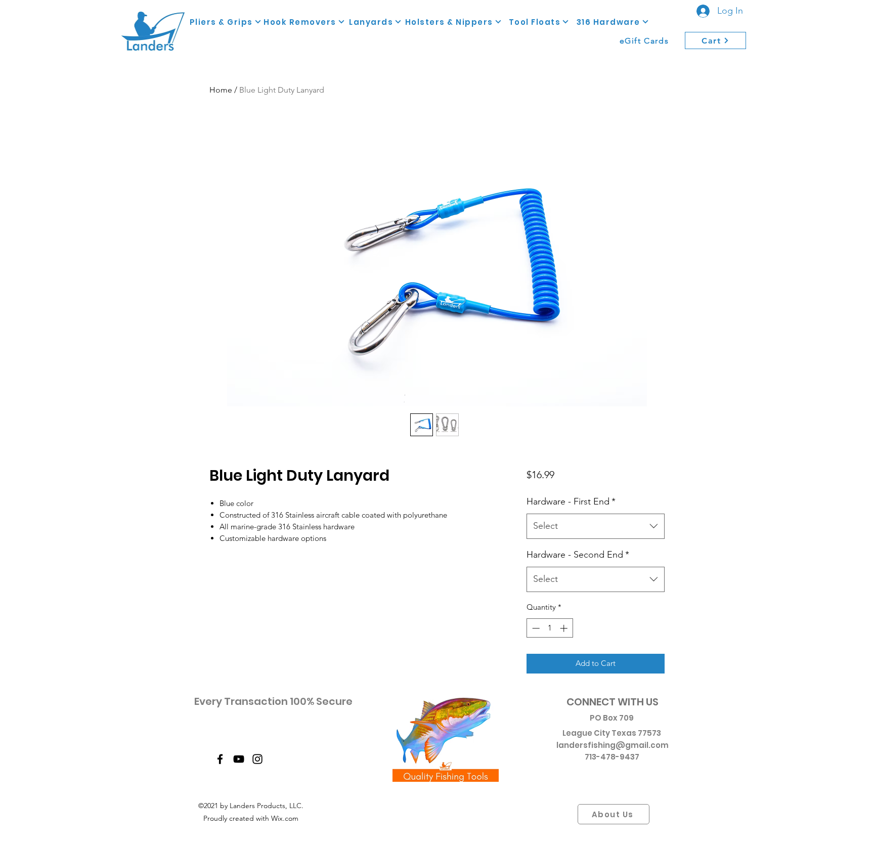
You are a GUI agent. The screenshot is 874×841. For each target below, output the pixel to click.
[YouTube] (238, 759)
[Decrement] (535, 628)
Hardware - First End (571, 501)
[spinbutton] (549, 628)
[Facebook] (220, 759)
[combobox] (596, 526)
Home (220, 90)
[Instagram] (257, 759)
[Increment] (565, 628)
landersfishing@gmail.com (612, 745)
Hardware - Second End (578, 554)
